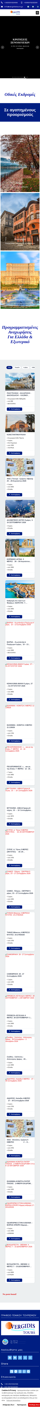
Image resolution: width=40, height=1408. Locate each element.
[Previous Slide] (2, 47)
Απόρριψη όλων (8, 1405)
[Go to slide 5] (18, 77)
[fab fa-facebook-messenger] (16, 1371)
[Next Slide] (37, 47)
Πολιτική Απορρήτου (13, 1400)
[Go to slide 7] (21, 77)
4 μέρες (25, 367)
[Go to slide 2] (14, 77)
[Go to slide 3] (15, 77)
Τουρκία (17, 367)
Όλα (9, 367)
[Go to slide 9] (24, 77)
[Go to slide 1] (12, 77)
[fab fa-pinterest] (28, 1371)
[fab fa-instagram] (20, 1371)
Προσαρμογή (21, 1405)
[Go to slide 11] (27, 77)
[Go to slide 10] (26, 77)
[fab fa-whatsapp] (24, 1371)
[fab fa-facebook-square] (12, 1371)
